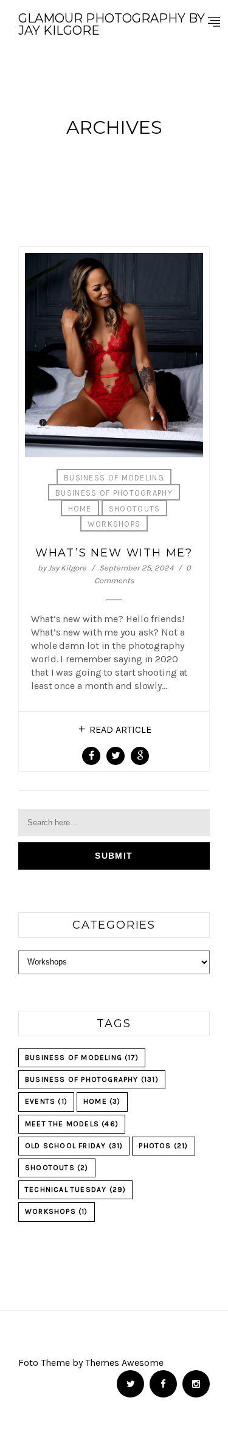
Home (80, 508)
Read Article (120, 729)
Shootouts (135, 508)
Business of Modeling (114, 477)
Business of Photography (114, 492)
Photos (163, 1145)
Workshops (114, 523)
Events (46, 1101)
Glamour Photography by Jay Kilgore (111, 24)
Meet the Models (72, 1124)
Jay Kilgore (67, 567)
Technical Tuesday (75, 1189)
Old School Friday (74, 1145)
